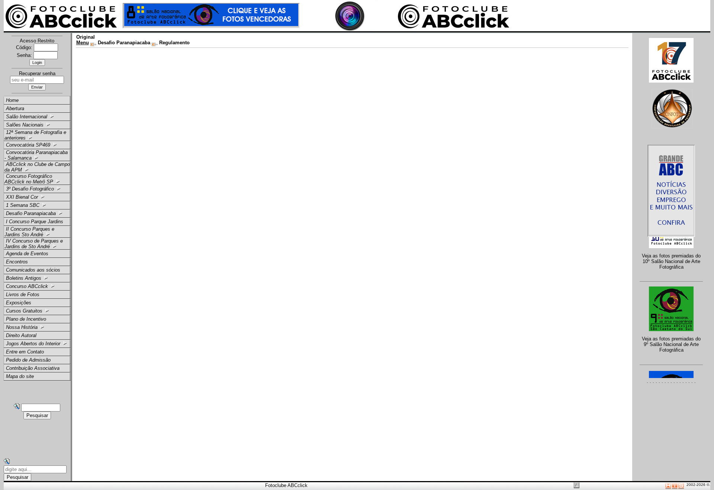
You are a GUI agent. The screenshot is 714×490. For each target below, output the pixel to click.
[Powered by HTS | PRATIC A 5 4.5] (674, 485)
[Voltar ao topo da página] (576, 485)
